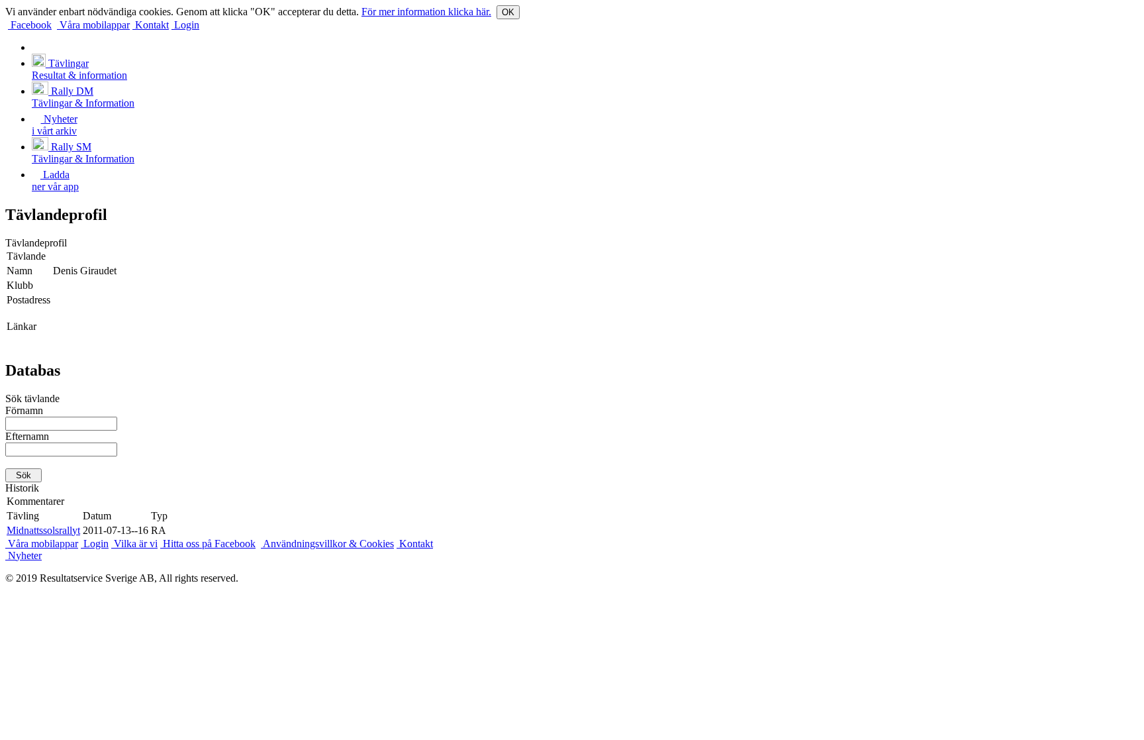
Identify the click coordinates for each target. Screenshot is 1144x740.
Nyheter (23, 555)
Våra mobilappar (93, 24)
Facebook (30, 24)
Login (185, 24)
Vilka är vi (134, 543)
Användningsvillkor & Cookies (327, 543)
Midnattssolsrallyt (43, 530)
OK (508, 12)
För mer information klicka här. (426, 11)
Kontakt (150, 24)
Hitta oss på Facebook (208, 543)
